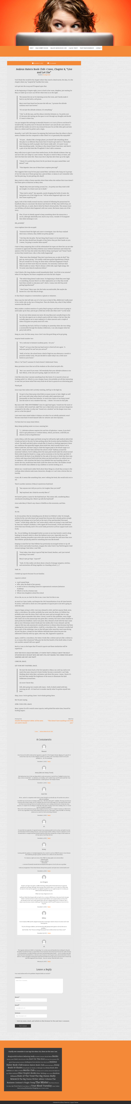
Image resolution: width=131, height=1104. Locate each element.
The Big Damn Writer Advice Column (35, 1079)
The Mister (41, 1082)
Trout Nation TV (26, 1086)
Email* (17, 1005)
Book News (48, 1056)
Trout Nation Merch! (87, 48)
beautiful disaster (40, 1056)
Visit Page (65, 23)
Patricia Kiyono (49, 1073)
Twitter (53, 1086)
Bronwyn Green (10, 1059)
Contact (99, 48)
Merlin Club (28, 1070)
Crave (36, 731)
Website (17, 1013)
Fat (58, 1059)
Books (55, 1056)
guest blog (12, 1062)
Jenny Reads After (51, 1068)
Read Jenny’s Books (42, 48)
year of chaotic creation (44, 1088)
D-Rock (20, 1059)
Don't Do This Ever (37, 1059)
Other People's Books (27, 1073)
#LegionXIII (12, 1056)
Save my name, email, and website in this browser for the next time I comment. (43, 1021)
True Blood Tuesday (41, 1085)
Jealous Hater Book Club (58, 48)
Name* (17, 997)
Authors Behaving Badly (26, 1056)
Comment (18, 977)
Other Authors (13, 1073)
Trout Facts (18, 1086)
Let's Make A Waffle (17, 1070)
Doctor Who (25, 1059)
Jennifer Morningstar (49, 1065)
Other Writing (41, 1073)
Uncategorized (46, 75)
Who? (32, 48)
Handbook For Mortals (20, 1062)
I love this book (44, 1062)
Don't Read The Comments (51, 1059)
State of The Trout (26, 1075)
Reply (49, 761)
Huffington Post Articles (32, 1062)
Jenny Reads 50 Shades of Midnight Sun (34, 1068)
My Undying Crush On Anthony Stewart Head (45, 1070)
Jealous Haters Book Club (46, 731)
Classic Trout (73, 48)
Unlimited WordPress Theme (60, 1102)
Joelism (9, 1070)
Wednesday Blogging (31, 1088)
